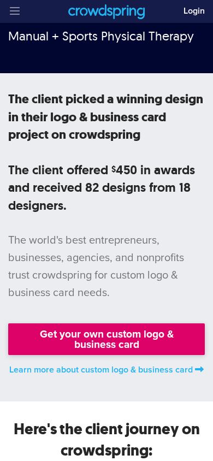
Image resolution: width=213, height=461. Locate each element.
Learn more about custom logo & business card (101, 369)
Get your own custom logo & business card (107, 339)
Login (194, 10)
